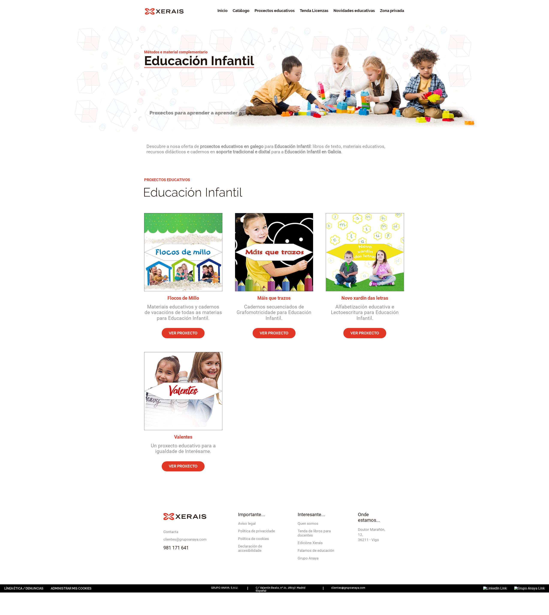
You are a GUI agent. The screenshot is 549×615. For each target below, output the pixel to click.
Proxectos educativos (275, 11)
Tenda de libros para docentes (314, 533)
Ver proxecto (183, 333)
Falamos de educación (316, 550)
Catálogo (241, 11)
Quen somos (308, 523)
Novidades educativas (354, 11)
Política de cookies (253, 539)
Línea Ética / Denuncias (23, 588)
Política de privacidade (256, 531)
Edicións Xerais (310, 543)
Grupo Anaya (308, 558)
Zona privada (392, 11)
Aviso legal (247, 523)
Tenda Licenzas (314, 11)
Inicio (222, 11)
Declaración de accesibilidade (250, 548)
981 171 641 (176, 547)
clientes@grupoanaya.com (185, 539)
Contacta (170, 532)
